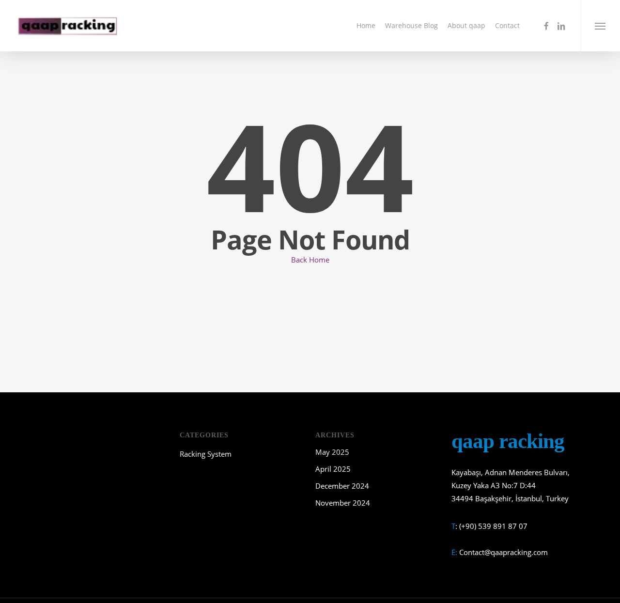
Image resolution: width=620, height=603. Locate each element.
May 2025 (332, 452)
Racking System (206, 454)
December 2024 (342, 486)
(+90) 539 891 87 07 (493, 526)
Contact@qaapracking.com (503, 552)
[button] (600, 25)
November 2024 (342, 503)
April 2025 (333, 469)
